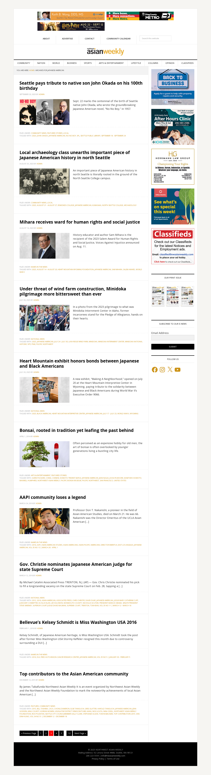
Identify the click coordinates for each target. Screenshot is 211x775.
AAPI (39, 545)
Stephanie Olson (90, 714)
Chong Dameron (62, 708)
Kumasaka (96, 205)
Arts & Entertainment (41, 475)
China (48, 478)
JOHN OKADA (42, 135)
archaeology (130, 205)
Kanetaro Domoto (132, 478)
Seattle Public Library (90, 135)
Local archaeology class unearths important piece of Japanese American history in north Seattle (75, 154)
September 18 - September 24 (113, 135)
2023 (34, 135)
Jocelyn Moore (116, 478)
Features (35, 706)
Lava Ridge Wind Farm (78, 341)
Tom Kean (94, 605)
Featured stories (54, 133)
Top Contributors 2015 (124, 714)
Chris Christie (78, 600)
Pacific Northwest (44, 344)
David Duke (91, 600)
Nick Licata (97, 711)
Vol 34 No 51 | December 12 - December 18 (48, 716)
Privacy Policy (98, 758)
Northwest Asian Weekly (105, 51)
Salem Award (129, 269)
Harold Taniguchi (105, 708)
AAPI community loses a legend (53, 497)
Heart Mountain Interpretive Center (68, 413)
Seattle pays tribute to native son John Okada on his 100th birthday (81, 85)
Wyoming (134, 413)
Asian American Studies (51, 545)
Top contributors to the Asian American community (74, 674)
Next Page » (80, 733)
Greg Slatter (91, 708)
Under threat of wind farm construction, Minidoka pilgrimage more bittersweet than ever (73, 291)
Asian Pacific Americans (89, 545)
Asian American (49, 600)
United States (120, 480)
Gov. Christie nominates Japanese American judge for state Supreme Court (76, 566)
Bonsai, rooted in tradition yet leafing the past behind (77, 430)
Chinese (55, 478)
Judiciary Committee (29, 603)
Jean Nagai (104, 478)
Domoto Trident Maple (70, 478)
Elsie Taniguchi (77, 708)
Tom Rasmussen (106, 714)
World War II (123, 413)
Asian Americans (70, 545)
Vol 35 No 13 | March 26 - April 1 (43, 547)
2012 (34, 600)
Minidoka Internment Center (111, 341)
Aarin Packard (38, 478)
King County (33, 711)
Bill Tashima (42, 708)
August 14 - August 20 (47, 269)
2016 (34, 545)
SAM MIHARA (117, 269)
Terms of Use (113, 758)
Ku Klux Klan (44, 603)
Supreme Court (74, 605)
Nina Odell (108, 711)
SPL (78, 135)
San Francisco (106, 480)
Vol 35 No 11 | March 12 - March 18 (115, 605)
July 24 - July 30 (61, 341)
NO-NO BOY (71, 135)
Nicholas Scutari (91, 603)
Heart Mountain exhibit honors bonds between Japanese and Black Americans (79, 363)
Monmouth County (73, 603)
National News (37, 339)
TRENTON (85, 605)
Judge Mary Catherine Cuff (126, 600)
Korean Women (47, 711)
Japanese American (57, 135)
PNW (33, 344)
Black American (44, 413)
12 (69, 733)
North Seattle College (112, 205)
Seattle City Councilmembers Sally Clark (63, 714)
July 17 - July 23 (110, 413)
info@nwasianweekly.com (113, 755)
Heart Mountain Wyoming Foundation (76, 269)
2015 (34, 708)
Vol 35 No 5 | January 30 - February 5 (113, 657)
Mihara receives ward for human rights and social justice (80, 222)
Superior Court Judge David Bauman (49, 605)
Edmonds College (66, 205)
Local (66, 133)
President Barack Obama (110, 603)
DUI (38, 657)
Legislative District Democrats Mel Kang (73, 711)
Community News (38, 133)
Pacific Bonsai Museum (71, 480)
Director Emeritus (109, 545)
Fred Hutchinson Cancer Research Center (60, 657)
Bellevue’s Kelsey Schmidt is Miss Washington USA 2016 (78, 622)
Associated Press (64, 600)
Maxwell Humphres (28, 480)
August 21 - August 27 (47, 205)
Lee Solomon (57, 603)
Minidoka (93, 341)
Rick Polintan (38, 714)
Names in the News (39, 267)
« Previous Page (28, 733)
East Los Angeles (125, 545)
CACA (51, 708)
